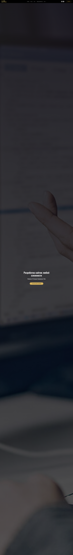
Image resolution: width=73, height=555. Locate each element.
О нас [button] (45, 1)
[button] (36, 283)
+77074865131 (68, 1)
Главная (28, 1)
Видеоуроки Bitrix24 (40, 1)
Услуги (31, 1)
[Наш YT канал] (63, 1)
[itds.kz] (62, 1)
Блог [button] (34, 1)
